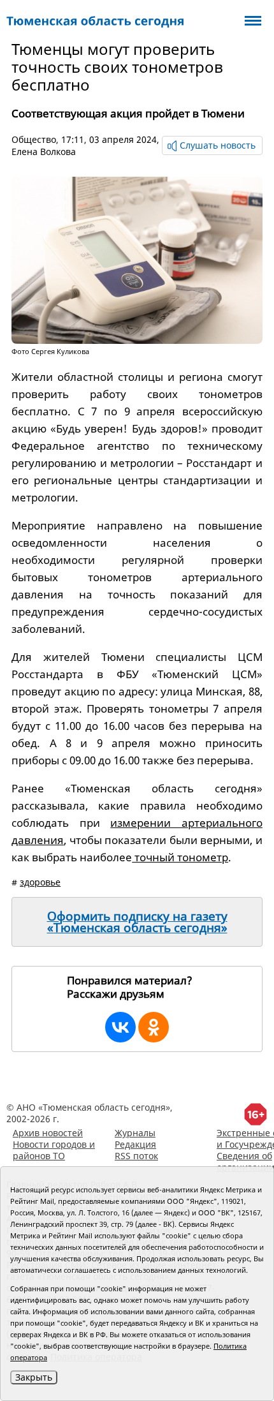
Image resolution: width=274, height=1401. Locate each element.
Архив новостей (48, 1133)
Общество (33, 139)
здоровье (40, 882)
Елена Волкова (43, 151)
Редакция (135, 1144)
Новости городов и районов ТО (54, 1150)
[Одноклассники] (153, 1027)
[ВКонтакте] (120, 1027)
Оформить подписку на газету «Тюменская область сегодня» (137, 922)
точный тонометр (180, 857)
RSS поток (136, 1156)
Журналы (135, 1133)
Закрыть (33, 1377)
